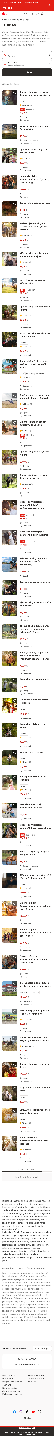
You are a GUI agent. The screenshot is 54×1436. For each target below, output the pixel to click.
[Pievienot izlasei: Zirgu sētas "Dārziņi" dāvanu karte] (14, 1088)
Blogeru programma (12, 1381)
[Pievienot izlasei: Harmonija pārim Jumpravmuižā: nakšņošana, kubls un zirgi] (14, 177)
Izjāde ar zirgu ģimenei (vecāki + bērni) (35, 308)
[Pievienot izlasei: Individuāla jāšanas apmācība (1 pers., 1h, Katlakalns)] (14, 1011)
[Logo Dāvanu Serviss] (9, 14)
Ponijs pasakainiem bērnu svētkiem (33, 778)
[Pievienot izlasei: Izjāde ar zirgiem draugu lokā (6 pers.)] (14, 452)
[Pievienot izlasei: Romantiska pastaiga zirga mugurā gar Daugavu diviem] (14, 1038)
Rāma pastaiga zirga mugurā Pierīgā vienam (34, 853)
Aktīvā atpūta (17, 20)
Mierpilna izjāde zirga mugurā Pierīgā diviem (35, 127)
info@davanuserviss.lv (29, 1364)
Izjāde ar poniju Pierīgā (31, 752)
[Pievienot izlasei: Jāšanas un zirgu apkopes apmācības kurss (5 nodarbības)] (14, 559)
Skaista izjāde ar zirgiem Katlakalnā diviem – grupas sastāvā (33, 226)
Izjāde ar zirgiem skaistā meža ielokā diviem (35, 604)
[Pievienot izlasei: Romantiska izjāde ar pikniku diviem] (14, 1064)
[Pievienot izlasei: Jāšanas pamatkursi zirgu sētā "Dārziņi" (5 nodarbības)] (14, 875)
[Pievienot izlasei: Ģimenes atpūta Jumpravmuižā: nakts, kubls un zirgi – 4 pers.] (14, 930)
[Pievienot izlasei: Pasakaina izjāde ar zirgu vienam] (14, 725)
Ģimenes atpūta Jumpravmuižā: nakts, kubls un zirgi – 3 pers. (35, 905)
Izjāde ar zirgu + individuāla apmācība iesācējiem (34, 255)
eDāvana (6, 1385)
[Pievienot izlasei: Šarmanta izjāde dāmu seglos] (14, 582)
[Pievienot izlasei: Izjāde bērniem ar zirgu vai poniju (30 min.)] (14, 150)
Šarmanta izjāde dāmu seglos (35, 582)
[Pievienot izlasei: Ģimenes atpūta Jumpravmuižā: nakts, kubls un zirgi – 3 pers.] (14, 903)
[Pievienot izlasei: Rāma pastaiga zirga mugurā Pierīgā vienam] (14, 852)
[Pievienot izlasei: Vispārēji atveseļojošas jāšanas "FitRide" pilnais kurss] (14, 825)
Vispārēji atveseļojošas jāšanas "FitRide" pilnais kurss (35, 826)
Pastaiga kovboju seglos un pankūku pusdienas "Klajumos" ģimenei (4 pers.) (34, 655)
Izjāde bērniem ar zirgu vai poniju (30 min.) (33, 151)
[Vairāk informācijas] (33, 109)
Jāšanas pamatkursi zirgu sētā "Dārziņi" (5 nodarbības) (35, 876)
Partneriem (7, 1378)
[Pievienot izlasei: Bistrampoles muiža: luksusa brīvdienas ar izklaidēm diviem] (14, 983)
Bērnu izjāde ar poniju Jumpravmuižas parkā (31, 806)
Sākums (5, 20)
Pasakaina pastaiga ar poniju (34, 679)
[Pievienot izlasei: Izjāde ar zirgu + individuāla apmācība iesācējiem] (14, 254)
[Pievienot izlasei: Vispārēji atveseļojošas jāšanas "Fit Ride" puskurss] (14, 532)
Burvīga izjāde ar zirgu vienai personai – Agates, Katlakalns (35, 396)
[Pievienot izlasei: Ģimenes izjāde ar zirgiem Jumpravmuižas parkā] (14, 422)
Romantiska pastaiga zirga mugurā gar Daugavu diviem (34, 1039)
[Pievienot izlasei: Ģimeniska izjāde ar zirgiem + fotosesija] (14, 700)
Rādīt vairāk (28, 45)
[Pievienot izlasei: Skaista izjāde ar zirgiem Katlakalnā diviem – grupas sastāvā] (14, 224)
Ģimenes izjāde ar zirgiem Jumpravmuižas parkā (33, 423)
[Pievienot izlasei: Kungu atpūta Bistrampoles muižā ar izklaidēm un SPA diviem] (14, 361)
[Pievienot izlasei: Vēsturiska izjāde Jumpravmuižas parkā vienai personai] (14, 1138)
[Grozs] (42, 14)
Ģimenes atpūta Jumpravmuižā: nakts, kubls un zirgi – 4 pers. (35, 932)
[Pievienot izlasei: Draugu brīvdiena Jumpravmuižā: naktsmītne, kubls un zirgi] (14, 957)
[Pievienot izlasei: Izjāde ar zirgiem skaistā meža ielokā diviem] (14, 603)
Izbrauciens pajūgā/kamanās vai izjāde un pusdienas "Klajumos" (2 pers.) (35, 629)
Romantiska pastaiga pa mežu (35, 203)
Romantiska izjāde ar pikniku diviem (34, 1065)
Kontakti (32, 1381)
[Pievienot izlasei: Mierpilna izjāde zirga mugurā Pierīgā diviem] (14, 126)
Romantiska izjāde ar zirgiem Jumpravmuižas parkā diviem (35, 93)
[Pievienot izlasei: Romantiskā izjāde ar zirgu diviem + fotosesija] (14, 476)
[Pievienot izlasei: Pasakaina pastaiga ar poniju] (14, 680)
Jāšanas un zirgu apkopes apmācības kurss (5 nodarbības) (33, 561)
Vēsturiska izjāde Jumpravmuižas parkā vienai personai (34, 1140)
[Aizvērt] (49, 5)
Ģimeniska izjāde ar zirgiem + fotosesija (35, 701)
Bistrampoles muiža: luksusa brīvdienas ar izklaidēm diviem (35, 984)
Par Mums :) (8, 1375)
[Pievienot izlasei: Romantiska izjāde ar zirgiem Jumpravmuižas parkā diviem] (14, 92)
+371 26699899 (29, 1358)
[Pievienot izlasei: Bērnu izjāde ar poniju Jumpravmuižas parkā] (14, 805)
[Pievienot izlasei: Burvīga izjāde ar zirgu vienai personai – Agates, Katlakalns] (14, 395)
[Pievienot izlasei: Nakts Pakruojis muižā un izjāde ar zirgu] (14, 280)
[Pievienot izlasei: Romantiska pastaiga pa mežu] (14, 203)
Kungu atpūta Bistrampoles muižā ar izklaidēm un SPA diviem (34, 364)
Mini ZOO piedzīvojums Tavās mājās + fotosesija (35, 1111)
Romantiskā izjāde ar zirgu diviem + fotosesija (33, 477)
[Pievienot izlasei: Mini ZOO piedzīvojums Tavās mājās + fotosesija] (14, 1110)
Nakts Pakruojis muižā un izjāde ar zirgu (32, 281)
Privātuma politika (36, 1375)
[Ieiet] (31, 14)
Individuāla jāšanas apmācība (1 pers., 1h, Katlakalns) (35, 1012)
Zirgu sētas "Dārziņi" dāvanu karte (35, 1089)
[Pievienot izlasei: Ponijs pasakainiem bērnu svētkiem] (14, 777)
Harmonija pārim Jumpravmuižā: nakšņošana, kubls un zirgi (34, 179)
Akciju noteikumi (36, 1378)
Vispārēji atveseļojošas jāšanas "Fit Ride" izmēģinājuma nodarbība (32, 505)
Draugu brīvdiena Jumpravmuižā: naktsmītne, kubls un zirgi (34, 959)
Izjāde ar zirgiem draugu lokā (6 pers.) (34, 453)
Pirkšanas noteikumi (12, 1394)
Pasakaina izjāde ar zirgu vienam (32, 726)
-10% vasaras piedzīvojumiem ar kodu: (21, 2)
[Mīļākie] (37, 14)
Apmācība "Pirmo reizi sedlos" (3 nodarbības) (35, 335)
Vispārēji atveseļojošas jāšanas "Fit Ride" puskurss (34, 533)
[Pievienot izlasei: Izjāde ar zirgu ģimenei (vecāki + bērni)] (14, 307)
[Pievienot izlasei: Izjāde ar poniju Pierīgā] (14, 752)
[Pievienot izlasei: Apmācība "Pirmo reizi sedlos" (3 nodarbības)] (14, 334)
